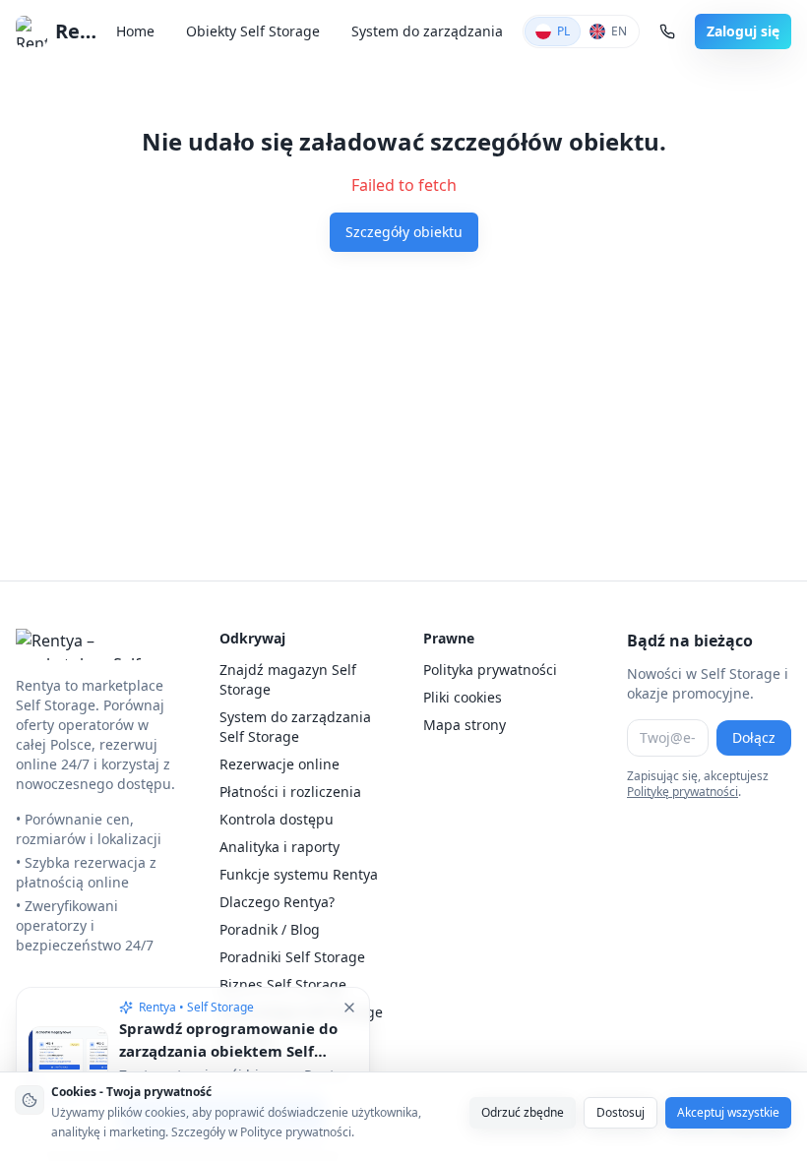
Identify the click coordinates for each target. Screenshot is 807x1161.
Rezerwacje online (279, 764)
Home (135, 31)
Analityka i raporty (279, 846)
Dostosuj (620, 1112)
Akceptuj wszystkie (728, 1112)
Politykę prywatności (682, 791)
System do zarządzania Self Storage (295, 726)
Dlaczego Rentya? (277, 901)
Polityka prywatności (490, 669)
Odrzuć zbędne (522, 1112)
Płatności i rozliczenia (290, 791)
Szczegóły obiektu (404, 231)
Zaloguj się (743, 31)
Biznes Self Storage (282, 984)
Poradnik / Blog (269, 929)
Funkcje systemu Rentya (298, 874)
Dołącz (754, 737)
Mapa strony (464, 724)
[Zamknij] (349, 1007)
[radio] (553, 31)
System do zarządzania (427, 31)
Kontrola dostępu (276, 819)
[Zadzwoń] (667, 31)
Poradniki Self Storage (292, 956)
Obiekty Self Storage (253, 31)
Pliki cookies (462, 697)
